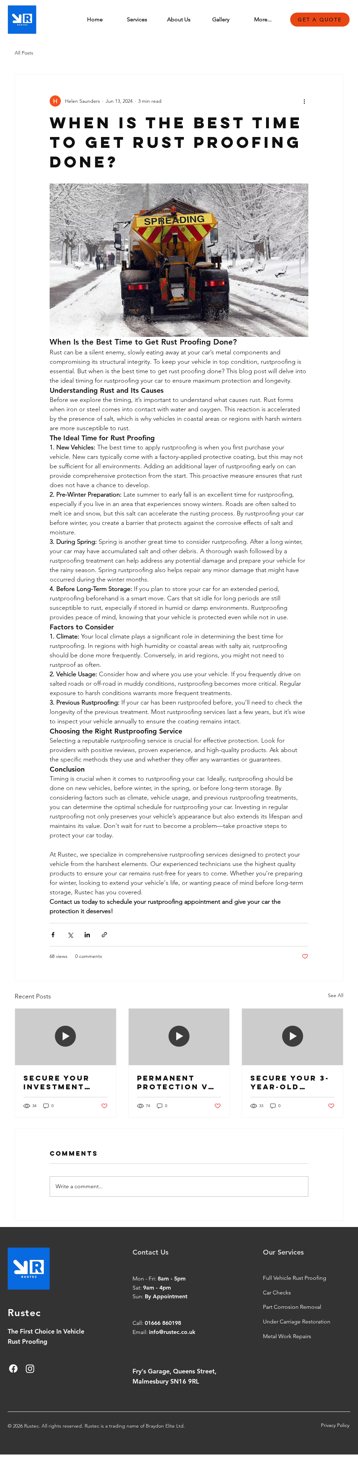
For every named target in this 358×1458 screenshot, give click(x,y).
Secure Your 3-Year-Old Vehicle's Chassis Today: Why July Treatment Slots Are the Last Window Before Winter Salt (290, 1082)
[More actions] (304, 101)
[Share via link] (104, 934)
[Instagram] (30, 1368)
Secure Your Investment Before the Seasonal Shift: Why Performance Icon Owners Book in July (58, 1082)
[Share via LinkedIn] (87, 934)
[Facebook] (13, 1368)
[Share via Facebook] (53, 934)
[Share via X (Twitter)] (70, 934)
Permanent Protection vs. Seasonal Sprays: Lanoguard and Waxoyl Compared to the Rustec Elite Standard (178, 1082)
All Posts (24, 53)
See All (335, 995)
